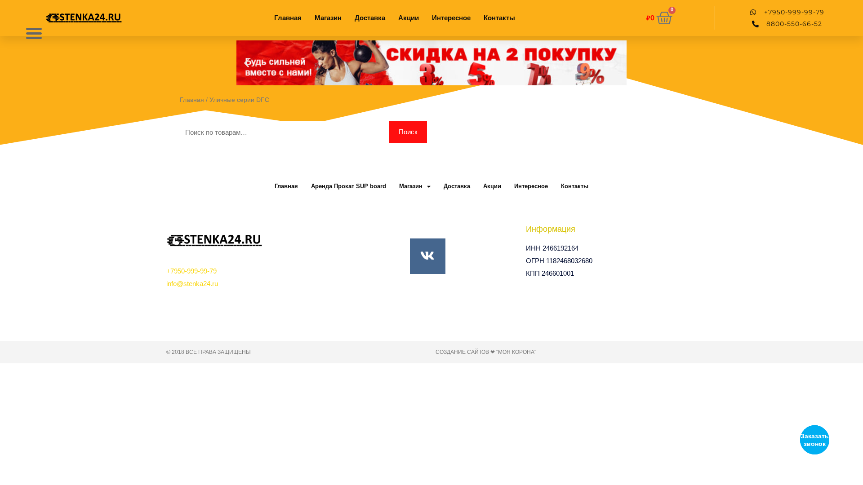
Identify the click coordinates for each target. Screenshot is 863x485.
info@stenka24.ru (192, 283)
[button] (246, 63)
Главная (288, 18)
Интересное (451, 18)
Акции (408, 18)
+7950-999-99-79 (191, 271)
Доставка (370, 18)
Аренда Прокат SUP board (348, 186)
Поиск (408, 132)
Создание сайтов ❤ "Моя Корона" (486, 352)
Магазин (328, 18)
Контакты (499, 18)
